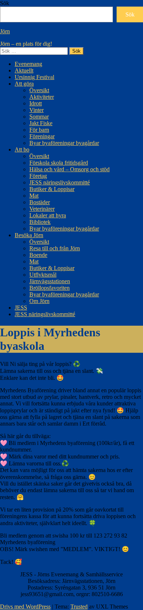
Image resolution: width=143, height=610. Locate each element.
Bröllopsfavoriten (49, 288)
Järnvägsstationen (49, 281)
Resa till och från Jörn (54, 248)
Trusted (79, 606)
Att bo (22, 149)
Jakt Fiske (40, 123)
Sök (4, 3)
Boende (38, 255)
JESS (21, 307)
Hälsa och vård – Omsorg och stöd (69, 169)
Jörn (5, 31)
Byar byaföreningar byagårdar (64, 143)
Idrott (35, 103)
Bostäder (39, 202)
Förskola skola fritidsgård (58, 163)
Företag (38, 176)
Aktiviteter (41, 97)
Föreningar (42, 136)
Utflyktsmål (42, 275)
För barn (39, 130)
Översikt (39, 90)
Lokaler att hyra (47, 215)
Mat (33, 195)
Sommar (39, 116)
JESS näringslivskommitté (59, 182)
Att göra (24, 84)
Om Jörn (39, 301)
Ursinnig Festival (34, 77)
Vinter (36, 110)
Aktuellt (24, 70)
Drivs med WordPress (25, 606)
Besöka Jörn (29, 235)
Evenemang (28, 64)
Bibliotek (40, 222)
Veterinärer (42, 209)
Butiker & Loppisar (51, 189)
